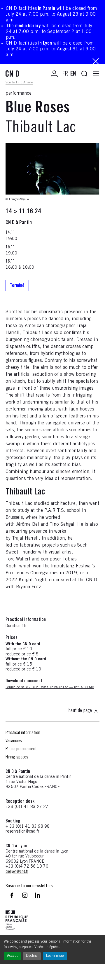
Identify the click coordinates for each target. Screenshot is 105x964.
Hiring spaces (17, 757)
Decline (32, 956)
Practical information (23, 733)
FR (65, 74)
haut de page (80, 711)
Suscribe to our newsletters (29, 886)
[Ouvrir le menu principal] (95, 73)
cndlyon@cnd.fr (17, 872)
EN (73, 74)
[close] (95, 62)
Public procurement (21, 749)
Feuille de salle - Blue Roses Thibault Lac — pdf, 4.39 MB (50, 687)
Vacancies (14, 741)
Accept (12, 956)
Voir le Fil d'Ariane (19, 82)
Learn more (55, 956)
